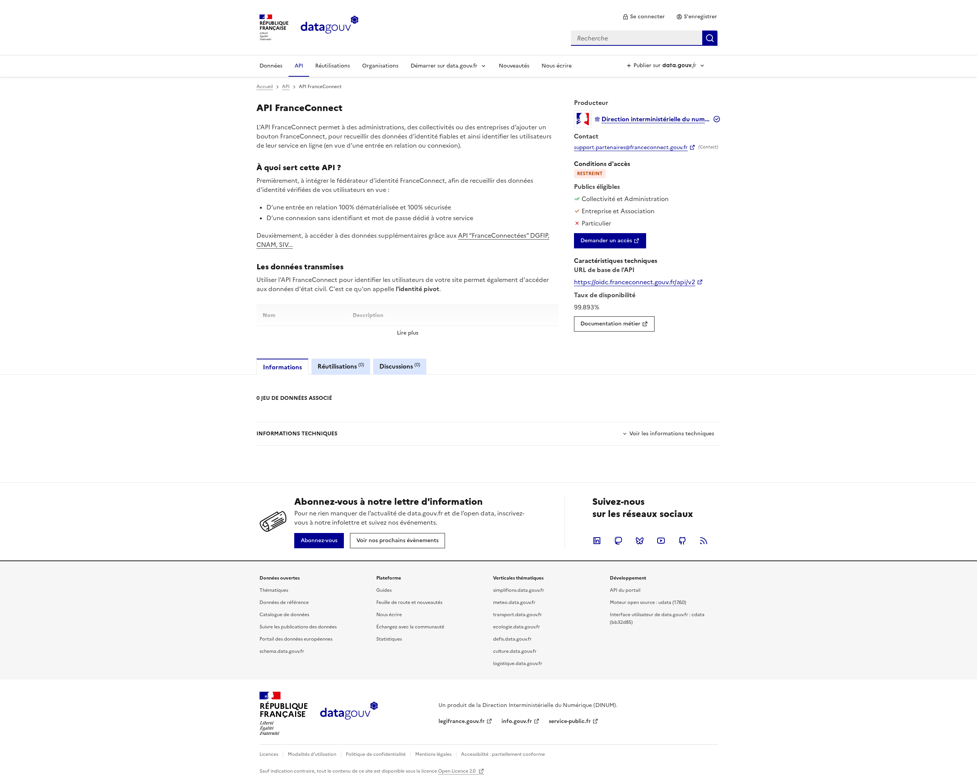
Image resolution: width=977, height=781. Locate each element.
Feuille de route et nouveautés (409, 602)
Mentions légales (433, 754)
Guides (384, 590)
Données (271, 66)
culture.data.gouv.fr (515, 651)
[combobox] (644, 38)
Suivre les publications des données (298, 626)
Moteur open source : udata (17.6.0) (648, 602)
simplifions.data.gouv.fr (518, 590)
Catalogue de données (284, 614)
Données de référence (284, 602)
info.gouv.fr (516, 721)
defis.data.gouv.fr (512, 639)
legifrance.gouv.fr (462, 721)
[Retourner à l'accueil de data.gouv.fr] (329, 26)
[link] (643, 16)
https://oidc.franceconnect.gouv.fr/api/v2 (634, 282)
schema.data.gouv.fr (282, 651)
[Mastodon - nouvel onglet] (618, 540)
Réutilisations (332, 66)
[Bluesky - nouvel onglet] (639, 540)
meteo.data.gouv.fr (514, 602)
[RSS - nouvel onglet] (703, 540)
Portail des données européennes (296, 639)
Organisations (380, 66)
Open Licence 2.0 (457, 771)
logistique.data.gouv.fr (517, 663)
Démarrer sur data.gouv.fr (444, 66)
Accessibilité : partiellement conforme (503, 754)
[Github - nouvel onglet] (682, 540)
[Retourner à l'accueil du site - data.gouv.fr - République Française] (349, 713)
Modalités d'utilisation (312, 754)
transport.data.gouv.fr (517, 614)
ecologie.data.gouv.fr (516, 626)
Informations (282, 367)
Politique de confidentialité (376, 754)
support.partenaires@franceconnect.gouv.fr (631, 147)
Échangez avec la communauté (410, 626)
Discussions (399, 366)
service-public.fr (570, 721)
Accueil (264, 86)
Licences (269, 754)
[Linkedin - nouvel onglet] (597, 540)
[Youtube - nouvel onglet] (661, 540)
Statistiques (389, 639)
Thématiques (274, 590)
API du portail (625, 590)
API (299, 66)
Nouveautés (514, 66)
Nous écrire (557, 66)
